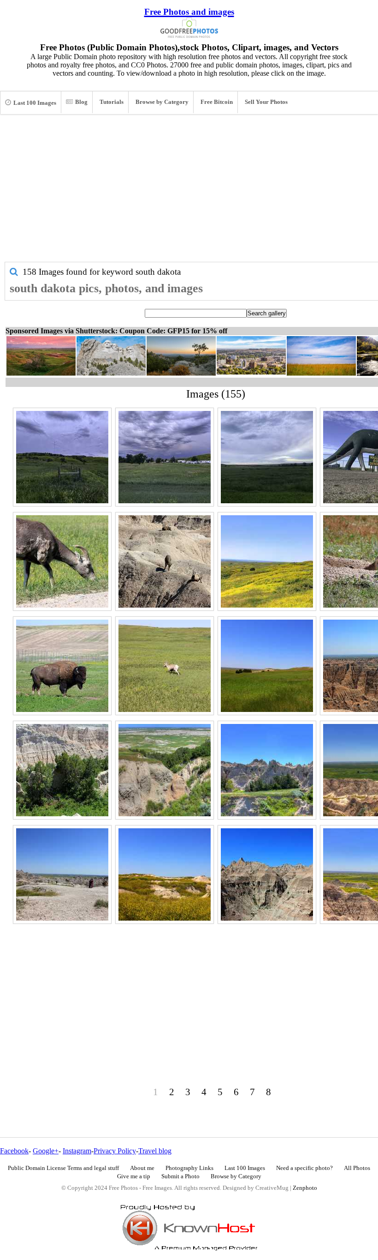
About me (142, 1168)
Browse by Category (162, 102)
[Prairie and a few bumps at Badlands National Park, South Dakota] (164, 874)
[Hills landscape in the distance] (62, 457)
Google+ (46, 1151)
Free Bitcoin (217, 102)
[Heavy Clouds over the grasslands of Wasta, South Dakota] (164, 457)
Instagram (77, 1151)
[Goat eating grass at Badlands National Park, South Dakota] (62, 561)
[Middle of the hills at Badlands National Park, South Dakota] (267, 874)
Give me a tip (133, 1176)
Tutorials (112, 102)
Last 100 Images (34, 103)
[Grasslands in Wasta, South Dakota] (267, 457)
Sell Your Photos (266, 102)
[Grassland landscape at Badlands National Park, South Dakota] (267, 665)
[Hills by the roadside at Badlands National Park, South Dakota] (267, 770)
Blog (81, 102)
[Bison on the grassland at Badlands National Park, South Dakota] (62, 665)
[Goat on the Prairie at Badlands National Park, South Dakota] (164, 665)
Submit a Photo (180, 1176)
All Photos (357, 1168)
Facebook (14, 1151)
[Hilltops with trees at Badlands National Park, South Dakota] (164, 770)
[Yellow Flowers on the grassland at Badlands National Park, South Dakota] (267, 561)
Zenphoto (305, 1188)
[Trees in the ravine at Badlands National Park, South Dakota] (62, 770)
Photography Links (189, 1168)
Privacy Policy (115, 1151)
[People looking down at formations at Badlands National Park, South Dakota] (62, 874)
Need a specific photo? (304, 1168)
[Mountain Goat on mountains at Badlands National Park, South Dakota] (164, 561)
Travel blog (154, 1151)
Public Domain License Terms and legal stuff (63, 1168)
